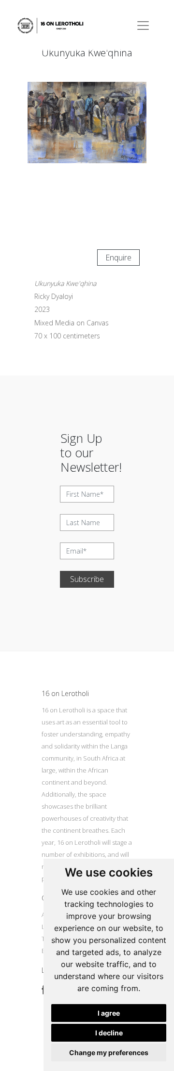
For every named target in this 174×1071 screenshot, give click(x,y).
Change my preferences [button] (108, 1052)
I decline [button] (109, 1033)
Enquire (118, 257)
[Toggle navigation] (143, 25)
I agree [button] (109, 1013)
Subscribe (87, 579)
